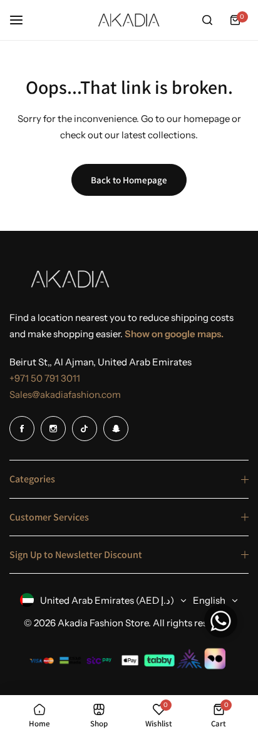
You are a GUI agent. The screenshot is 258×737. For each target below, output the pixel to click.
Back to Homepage (129, 180)
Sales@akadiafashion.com (65, 394)
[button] (220, 624)
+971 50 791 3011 (44, 378)
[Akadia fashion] (129, 20)
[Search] (207, 20)
